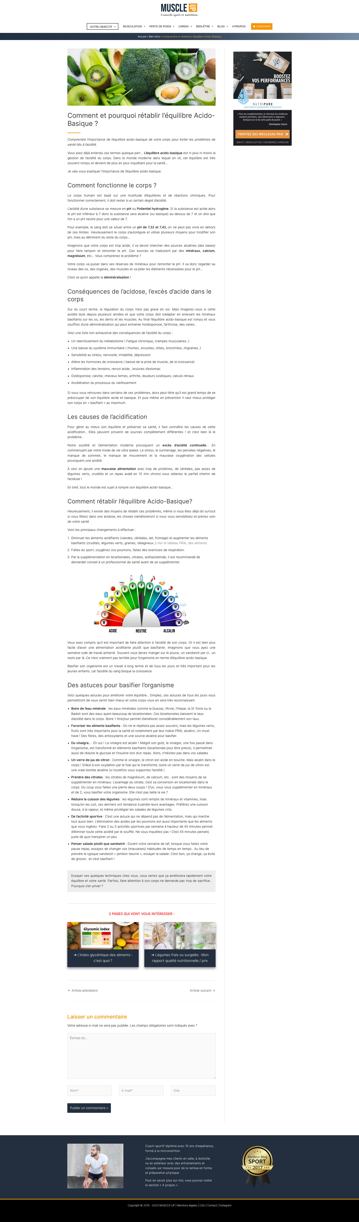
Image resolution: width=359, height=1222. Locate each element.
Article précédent (83, 990)
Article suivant (202, 990)
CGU (202, 1205)
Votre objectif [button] (101, 26)
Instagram (225, 1205)
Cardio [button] (184, 26)
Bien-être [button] (203, 26)
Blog (221, 26)
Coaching (264, 26)
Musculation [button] (132, 26)
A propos (239, 26)
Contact (212, 1205)
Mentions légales (187, 1205)
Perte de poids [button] (160, 26)
